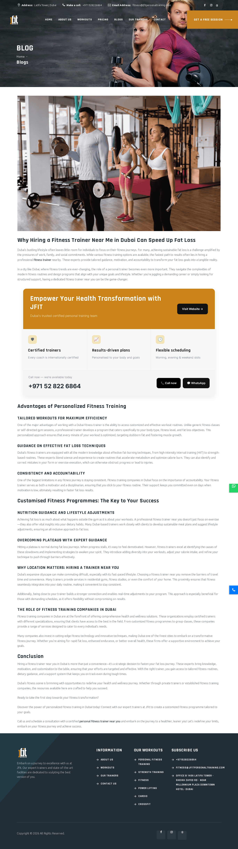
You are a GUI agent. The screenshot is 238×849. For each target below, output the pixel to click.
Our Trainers (138, 19)
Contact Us (109, 783)
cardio (143, 796)
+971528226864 (186, 759)
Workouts (84, 19)
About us (64, 19)
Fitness (143, 780)
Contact (160, 19)
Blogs (118, 19)
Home (48, 19)
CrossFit (144, 804)
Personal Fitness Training (150, 762)
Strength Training (151, 772)
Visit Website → (192, 309)
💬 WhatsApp (196, 383)
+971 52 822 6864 (54, 386)
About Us (107, 759)
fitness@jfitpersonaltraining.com (198, 767)
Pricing (103, 19)
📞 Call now (168, 383)
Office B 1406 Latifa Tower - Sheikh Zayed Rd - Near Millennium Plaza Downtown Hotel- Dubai (195, 782)
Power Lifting (147, 788)
